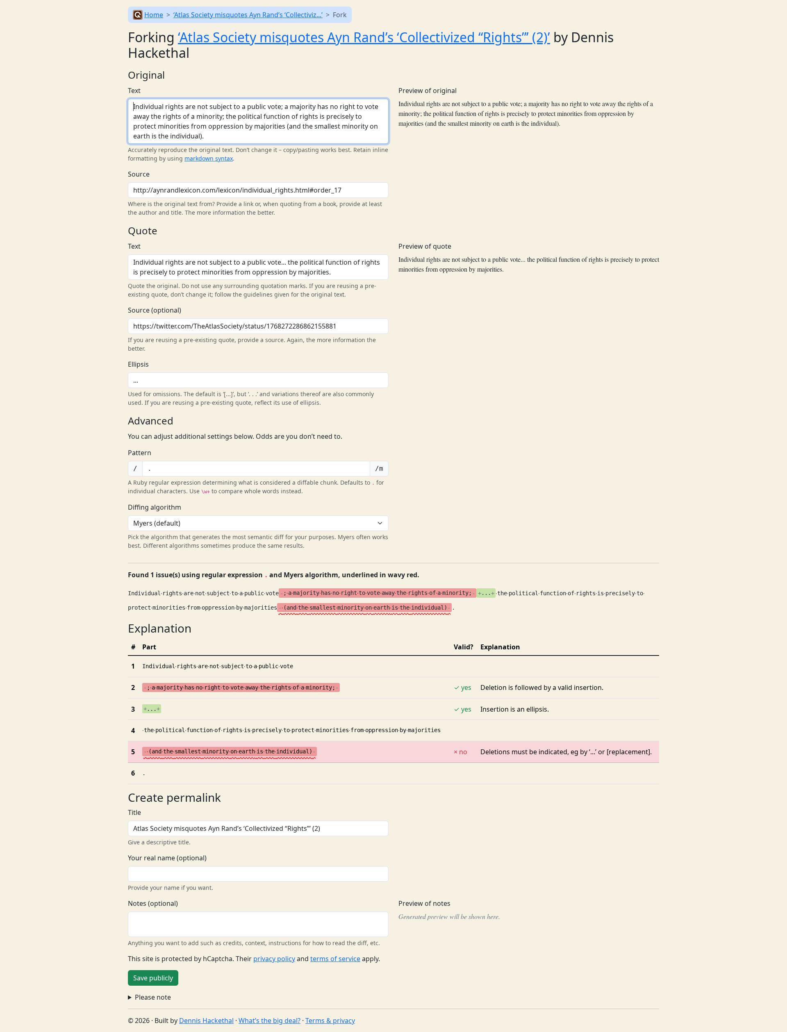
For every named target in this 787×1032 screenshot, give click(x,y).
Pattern (139, 452)
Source (139, 174)
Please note (153, 997)
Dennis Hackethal (206, 1020)
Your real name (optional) (167, 857)
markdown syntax (208, 158)
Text (134, 90)
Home (153, 14)
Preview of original (427, 90)
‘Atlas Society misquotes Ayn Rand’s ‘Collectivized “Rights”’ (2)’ (364, 37)
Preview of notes (424, 903)
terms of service (335, 958)
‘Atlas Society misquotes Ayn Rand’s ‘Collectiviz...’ (248, 14)
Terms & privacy (330, 1020)
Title (134, 812)
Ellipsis (138, 364)
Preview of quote (424, 246)
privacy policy (274, 958)
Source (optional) (154, 310)
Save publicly (153, 977)
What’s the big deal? (269, 1020)
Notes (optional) (153, 903)
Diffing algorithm (154, 507)
